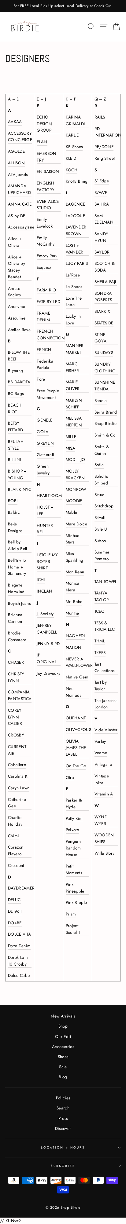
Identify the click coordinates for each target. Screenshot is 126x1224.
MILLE (71, 436)
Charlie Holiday (15, 820)
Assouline (16, 318)
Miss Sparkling (74, 556)
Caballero (17, 765)
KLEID (71, 158)
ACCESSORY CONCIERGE (20, 136)
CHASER (16, 662)
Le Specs (74, 286)
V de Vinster (106, 730)
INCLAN (44, 591)
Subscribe (63, 1166)
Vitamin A (103, 794)
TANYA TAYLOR (101, 596)
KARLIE (72, 135)
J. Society (45, 614)
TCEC (99, 611)
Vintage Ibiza (101, 779)
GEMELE (44, 420)
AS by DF (16, 216)
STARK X (102, 311)
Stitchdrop (103, 506)
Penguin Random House (73, 848)
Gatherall (45, 454)
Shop (63, 1026)
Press (63, 1118)
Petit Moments (74, 869)
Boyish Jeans (19, 603)
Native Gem (77, 677)
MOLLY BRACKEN (75, 474)
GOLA (42, 432)
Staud (99, 494)
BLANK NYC (19, 489)
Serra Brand (105, 412)
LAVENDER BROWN (76, 230)
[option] (63, 6)
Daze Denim (19, 946)
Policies (63, 1098)
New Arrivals (63, 1016)
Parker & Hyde (74, 803)
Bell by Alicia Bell (17, 545)
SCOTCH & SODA (104, 266)
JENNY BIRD (48, 644)
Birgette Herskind (16, 588)
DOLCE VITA (19, 934)
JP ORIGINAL (47, 658)
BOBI (12, 501)
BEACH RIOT (15, 408)
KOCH (71, 170)
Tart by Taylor (100, 685)
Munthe (72, 613)
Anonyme (16, 306)
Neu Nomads (73, 691)
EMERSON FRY (46, 156)
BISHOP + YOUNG (17, 474)
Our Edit (63, 1036)
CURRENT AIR (17, 750)
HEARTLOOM (49, 495)
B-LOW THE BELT (19, 355)
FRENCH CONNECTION (51, 334)
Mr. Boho (74, 601)
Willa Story (104, 853)
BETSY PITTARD (15, 426)
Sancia (100, 400)
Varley (100, 741)
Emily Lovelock (45, 222)
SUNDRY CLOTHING (105, 367)
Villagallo (103, 764)
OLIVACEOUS (78, 729)
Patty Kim (74, 818)
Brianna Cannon (15, 618)
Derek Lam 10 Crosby (18, 960)
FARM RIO (46, 290)
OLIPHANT (76, 718)
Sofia (99, 465)
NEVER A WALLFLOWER (79, 662)
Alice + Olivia (14, 242)
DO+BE (15, 923)
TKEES (100, 652)
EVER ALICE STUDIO (48, 204)
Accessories (63, 1046)
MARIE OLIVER (73, 385)
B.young (15, 370)
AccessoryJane (21, 227)
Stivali (100, 517)
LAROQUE (75, 216)
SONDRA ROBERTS (103, 296)
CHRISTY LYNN (16, 677)
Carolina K (18, 776)
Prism (71, 914)
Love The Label (74, 301)
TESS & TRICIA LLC (104, 626)
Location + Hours (63, 1147)
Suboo (100, 541)
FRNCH (44, 349)
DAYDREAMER (21, 888)
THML (99, 641)
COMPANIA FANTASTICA (19, 695)
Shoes (63, 1057)
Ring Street (104, 158)
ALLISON (16, 163)
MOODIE (74, 501)
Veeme (100, 753)
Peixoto (72, 830)
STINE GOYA (100, 337)
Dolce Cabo (19, 975)
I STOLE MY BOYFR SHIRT (47, 561)
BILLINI (14, 459)
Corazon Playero (15, 850)
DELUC (14, 900)
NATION (74, 647)
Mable (71, 512)
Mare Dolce (76, 524)
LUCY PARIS (77, 263)
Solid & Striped (101, 479)
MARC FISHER (72, 367)
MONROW (76, 489)
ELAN (42, 142)
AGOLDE (16, 151)
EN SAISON (48, 171)
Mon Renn (75, 572)
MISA (70, 448)
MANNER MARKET (75, 348)
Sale (63, 1067)
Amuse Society (14, 291)
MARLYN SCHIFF (74, 403)
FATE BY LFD (48, 301)
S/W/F (100, 192)
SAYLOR (102, 252)
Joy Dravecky (48, 673)
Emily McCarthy (45, 241)
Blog (63, 1077)
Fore (41, 379)
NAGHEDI (75, 636)
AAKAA (15, 122)
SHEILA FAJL (105, 282)
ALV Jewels (18, 174)
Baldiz (14, 512)
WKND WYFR (100, 820)
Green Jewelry (43, 469)
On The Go (76, 766)
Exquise (44, 267)
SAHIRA (101, 204)
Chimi (13, 836)
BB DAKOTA (19, 382)
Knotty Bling (77, 181)
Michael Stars (73, 538)
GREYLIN (45, 443)
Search (63, 1108)
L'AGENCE (75, 204)
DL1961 (15, 911)
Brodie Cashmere (17, 636)
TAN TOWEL (105, 582)
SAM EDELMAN (103, 219)
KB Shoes (74, 147)
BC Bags (16, 393)
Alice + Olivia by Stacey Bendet (16, 267)
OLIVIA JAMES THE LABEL (76, 748)
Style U (100, 529)
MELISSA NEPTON (74, 421)
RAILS (99, 117)
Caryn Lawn (18, 788)
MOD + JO (75, 459)
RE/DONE (103, 147)
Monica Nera (73, 586)
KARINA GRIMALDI (75, 120)
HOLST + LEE (45, 510)
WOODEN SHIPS (104, 838)
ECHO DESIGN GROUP (44, 123)
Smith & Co (104, 435)
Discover (63, 1128)
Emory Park (47, 256)
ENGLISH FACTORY (45, 186)
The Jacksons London (105, 703)
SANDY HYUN (101, 237)
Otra (70, 777)
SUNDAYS (103, 352)
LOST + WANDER (74, 248)
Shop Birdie (105, 423)
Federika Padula (45, 364)
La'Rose (73, 275)
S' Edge (101, 181)
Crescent (16, 865)
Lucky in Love (73, 319)
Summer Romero (102, 555)
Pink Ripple (76, 902)
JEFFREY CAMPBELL (47, 628)
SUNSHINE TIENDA (104, 385)
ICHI (41, 579)
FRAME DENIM (43, 316)
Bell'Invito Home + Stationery (17, 567)
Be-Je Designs (15, 527)
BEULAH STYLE (16, 444)
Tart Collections (104, 667)
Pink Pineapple (75, 887)
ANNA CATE (19, 204)
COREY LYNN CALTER (15, 717)
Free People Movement (48, 394)
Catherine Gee (17, 802)
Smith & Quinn (101, 450)
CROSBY (16, 735)
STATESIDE (103, 323)
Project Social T (73, 929)
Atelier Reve (19, 330)
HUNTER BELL (45, 528)
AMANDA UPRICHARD (19, 189)
